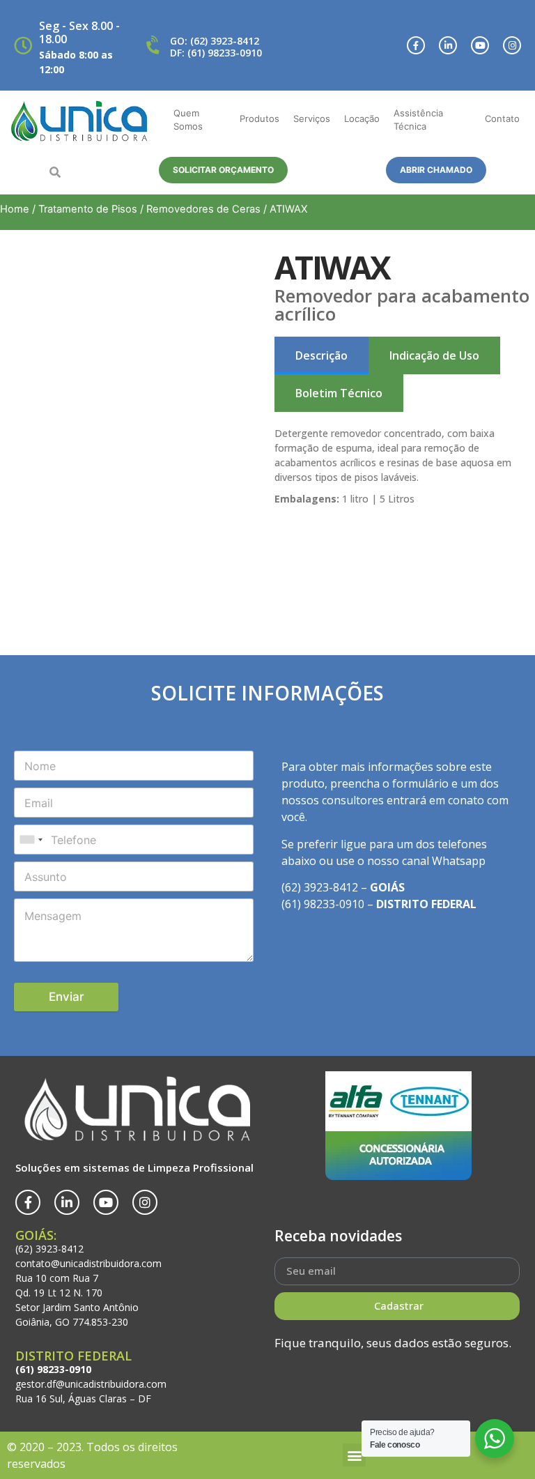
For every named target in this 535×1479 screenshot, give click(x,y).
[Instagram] (512, 45)
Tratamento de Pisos (87, 209)
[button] (55, 172)
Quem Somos (188, 119)
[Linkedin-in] (448, 45)
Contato (502, 118)
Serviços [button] (311, 118)
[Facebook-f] (416, 45)
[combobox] (31, 839)
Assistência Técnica (418, 119)
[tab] (321, 355)
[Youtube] (480, 45)
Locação (362, 118)
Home (14, 209)
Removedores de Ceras (203, 209)
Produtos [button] (259, 118)
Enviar (66, 997)
